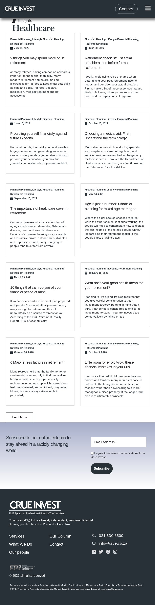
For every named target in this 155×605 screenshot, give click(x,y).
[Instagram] (115, 551)
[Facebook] (108, 551)
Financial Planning (20, 39)
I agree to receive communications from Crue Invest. (118, 455)
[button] (19, 417)
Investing (112, 268)
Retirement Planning (22, 43)
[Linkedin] (93, 551)
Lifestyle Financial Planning (48, 39)
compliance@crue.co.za (112, 589)
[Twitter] (101, 551)
